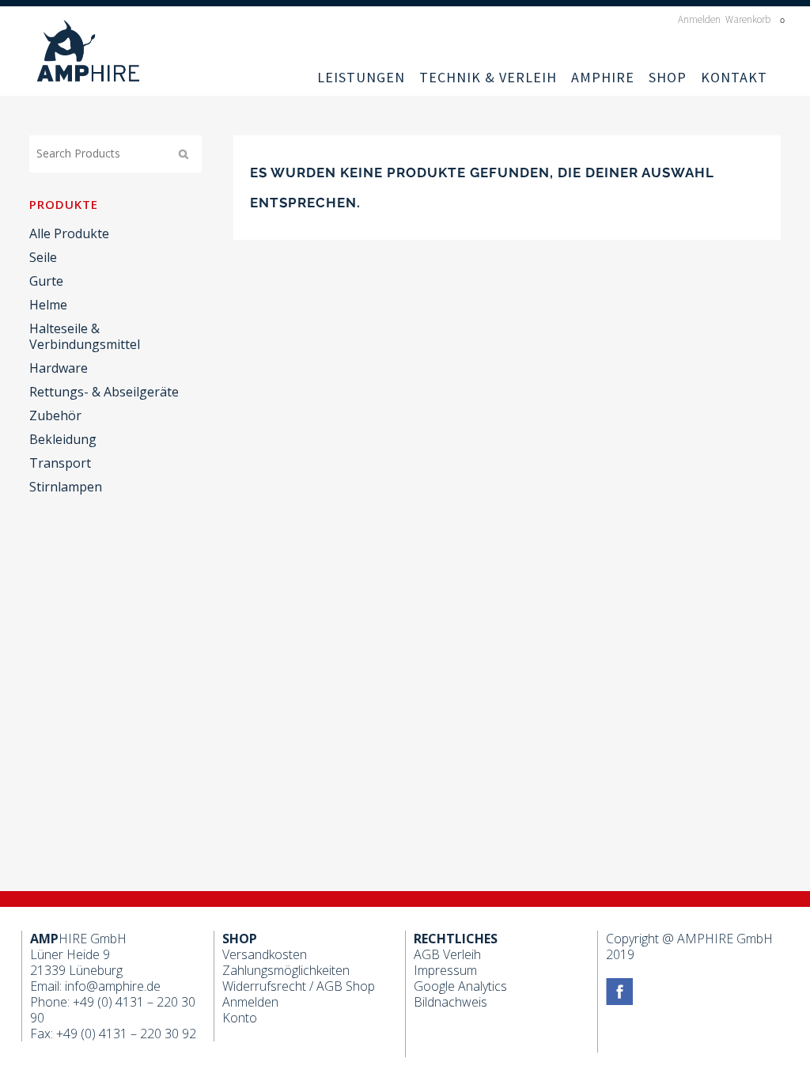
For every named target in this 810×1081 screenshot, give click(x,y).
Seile (43, 257)
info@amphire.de (113, 986)
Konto (239, 1017)
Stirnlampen (65, 486)
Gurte (46, 281)
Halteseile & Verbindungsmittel (84, 336)
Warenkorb (749, 19)
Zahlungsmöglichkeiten (286, 970)
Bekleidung (63, 439)
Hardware (58, 368)
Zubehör (55, 415)
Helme (48, 304)
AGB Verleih (447, 954)
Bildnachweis (450, 1002)
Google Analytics (460, 986)
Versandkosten (264, 954)
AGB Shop (345, 986)
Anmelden (699, 19)
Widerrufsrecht (264, 986)
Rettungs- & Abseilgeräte (104, 391)
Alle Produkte (69, 233)
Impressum (445, 970)
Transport (60, 463)
